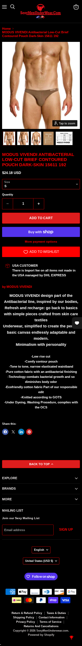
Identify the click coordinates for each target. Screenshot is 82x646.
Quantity (7, 194)
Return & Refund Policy (27, 613)
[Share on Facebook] (5, 432)
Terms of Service (50, 621)
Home (6, 28)
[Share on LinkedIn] (21, 432)
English (39, 549)
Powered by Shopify (41, 634)
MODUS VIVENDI (19, 286)
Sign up (66, 529)
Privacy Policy (25, 621)
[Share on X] (13, 432)
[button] (9, 138)
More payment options (41, 241)
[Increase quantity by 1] (38, 203)
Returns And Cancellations (41, 626)
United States (39, 560)
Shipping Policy (23, 617)
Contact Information (52, 617)
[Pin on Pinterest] (29, 432)
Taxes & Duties (56, 613)
